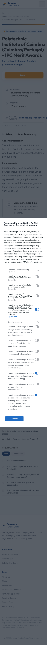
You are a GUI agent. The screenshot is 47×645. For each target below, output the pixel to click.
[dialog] (23, 322)
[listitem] (23, 270)
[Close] (41, 223)
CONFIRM (14, 418)
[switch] (37, 276)
